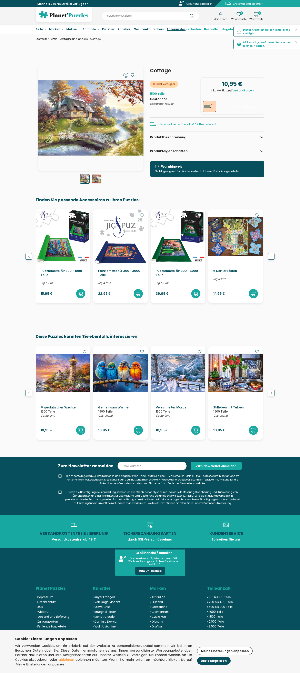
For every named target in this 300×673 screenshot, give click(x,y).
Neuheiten (193, 29)
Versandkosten (243, 90)
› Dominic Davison (105, 622)
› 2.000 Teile (215, 622)
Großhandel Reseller (199, 4)
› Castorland (158, 607)
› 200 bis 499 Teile (220, 602)
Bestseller (211, 29)
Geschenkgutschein (149, 29)
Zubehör (124, 29)
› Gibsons (156, 622)
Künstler (108, 29)
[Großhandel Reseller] (181, 5)
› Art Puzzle (157, 597)
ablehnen (66, 659)
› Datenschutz (46, 602)
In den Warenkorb (240, 106)
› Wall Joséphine (104, 626)
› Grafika (156, 626)
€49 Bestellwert (204, 124)
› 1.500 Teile (215, 617)
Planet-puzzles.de (150, 476)
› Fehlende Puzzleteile (51, 626)
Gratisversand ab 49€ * (248, 4)
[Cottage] (85, 179)
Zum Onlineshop (150, 571)
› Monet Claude (104, 617)
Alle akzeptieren (214, 661)
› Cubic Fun (158, 617)
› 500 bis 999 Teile (220, 607)
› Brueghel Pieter (104, 612)
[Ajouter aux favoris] (132, 74)
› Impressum (44, 597)
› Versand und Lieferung (52, 617)
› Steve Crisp (102, 607)
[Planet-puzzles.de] (64, 18)
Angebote (229, 29)
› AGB (39, 607)
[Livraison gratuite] (228, 5)
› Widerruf (43, 612)
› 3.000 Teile (215, 626)
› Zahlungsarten (47, 622)
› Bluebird (156, 602)
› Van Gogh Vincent (106, 602)
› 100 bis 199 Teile (219, 597)
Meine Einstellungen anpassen (225, 651)
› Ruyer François (104, 597)
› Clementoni (159, 612)
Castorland (158, 99)
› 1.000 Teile (215, 612)
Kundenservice (123, 503)
